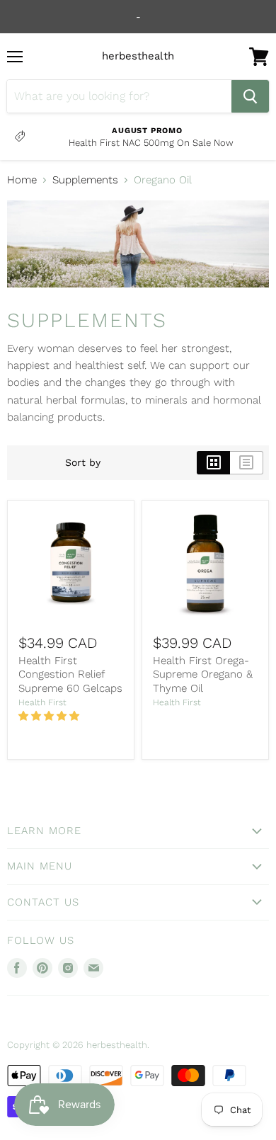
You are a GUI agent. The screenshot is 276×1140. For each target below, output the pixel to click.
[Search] (250, 96)
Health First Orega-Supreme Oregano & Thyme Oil (203, 674)
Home (22, 180)
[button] (50, 716)
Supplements (85, 180)
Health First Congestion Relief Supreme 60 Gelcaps (70, 674)
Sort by (82, 462)
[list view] (246, 462)
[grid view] (213, 462)
